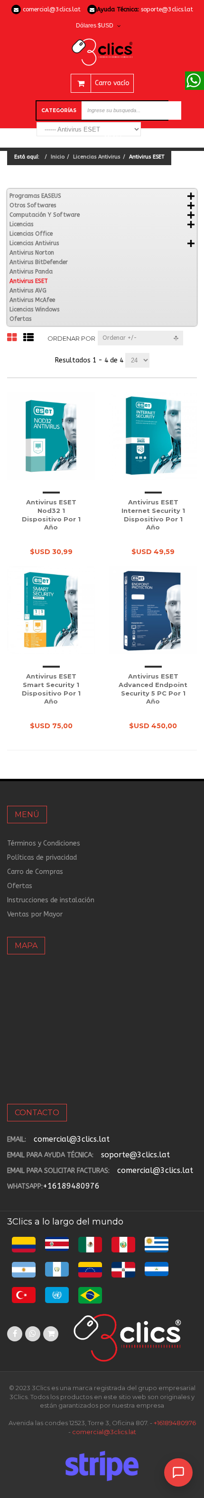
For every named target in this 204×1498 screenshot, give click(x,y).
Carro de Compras (35, 872)
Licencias (21, 224)
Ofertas (20, 319)
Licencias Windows (34, 309)
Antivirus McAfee (32, 300)
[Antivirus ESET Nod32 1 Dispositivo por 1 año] (51, 436)
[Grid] (12, 338)
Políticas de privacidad (42, 858)
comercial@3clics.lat (52, 9)
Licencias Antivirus (97, 157)
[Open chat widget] (178, 1472)
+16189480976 (71, 1185)
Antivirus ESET (28, 281)
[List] (28, 338)
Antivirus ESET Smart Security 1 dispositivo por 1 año (51, 688)
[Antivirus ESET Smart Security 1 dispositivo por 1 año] (51, 610)
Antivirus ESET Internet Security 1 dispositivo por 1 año (153, 514)
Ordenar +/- (119, 338)
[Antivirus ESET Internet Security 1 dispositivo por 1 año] (153, 436)
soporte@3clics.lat (167, 9)
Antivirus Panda (31, 271)
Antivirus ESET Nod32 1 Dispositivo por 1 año (51, 514)
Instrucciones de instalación (50, 900)
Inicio (58, 157)
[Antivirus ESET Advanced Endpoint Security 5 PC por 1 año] (153, 610)
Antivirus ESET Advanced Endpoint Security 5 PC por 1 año (153, 688)
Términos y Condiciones (43, 843)
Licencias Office (31, 233)
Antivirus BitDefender (38, 262)
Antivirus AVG (27, 290)
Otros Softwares (32, 205)
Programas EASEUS (35, 196)
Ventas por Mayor (35, 914)
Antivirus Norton (31, 252)
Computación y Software (44, 214)
